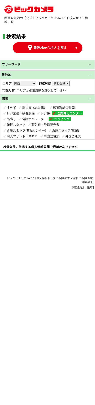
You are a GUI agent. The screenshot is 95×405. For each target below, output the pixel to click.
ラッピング (62, 119)
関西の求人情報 (68, 178)
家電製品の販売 (64, 107)
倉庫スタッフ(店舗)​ (65, 130)
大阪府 (89, 187)
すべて (11, 107)
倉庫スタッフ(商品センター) (26, 130)
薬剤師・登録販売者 (45, 124)
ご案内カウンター (69, 113)
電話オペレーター (34, 119)
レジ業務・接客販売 (21, 113)
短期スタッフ (16, 124)
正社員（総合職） (34, 107)
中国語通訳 (51, 136)
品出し (11, 119)
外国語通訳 (73, 136)
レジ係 (45, 113)
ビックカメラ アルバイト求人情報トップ (31, 178)
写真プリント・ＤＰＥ (22, 136)
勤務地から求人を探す (50, 48)
